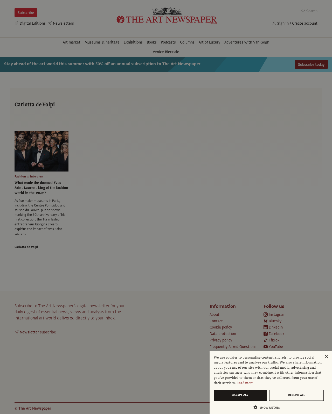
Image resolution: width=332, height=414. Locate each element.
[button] (269, 407)
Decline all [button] (296, 395)
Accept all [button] (240, 395)
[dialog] (271, 382)
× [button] (326, 357)
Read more (245, 383)
